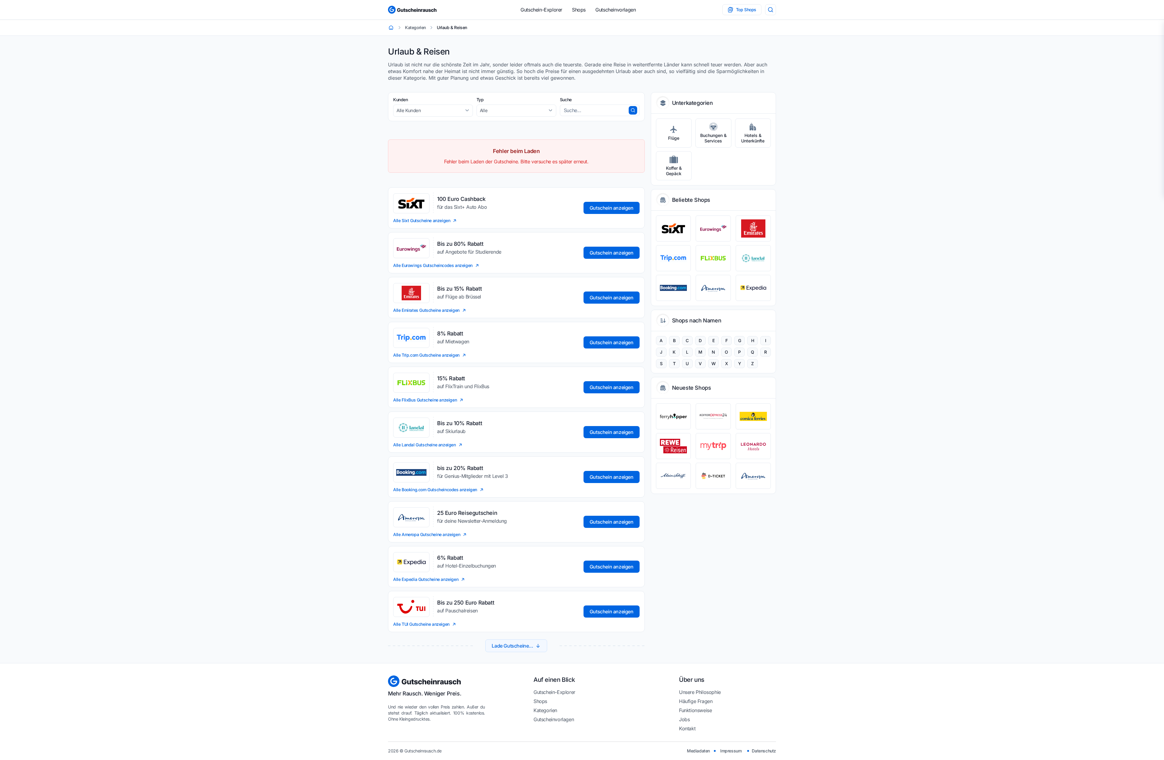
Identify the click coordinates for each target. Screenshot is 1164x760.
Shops (579, 10)
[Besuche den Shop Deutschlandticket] (713, 476)
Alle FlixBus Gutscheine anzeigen (425, 399)
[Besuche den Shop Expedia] (753, 288)
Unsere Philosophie (700, 692)
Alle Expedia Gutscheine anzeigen (425, 579)
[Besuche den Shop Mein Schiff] (673, 476)
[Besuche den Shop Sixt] (673, 228)
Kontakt (687, 728)
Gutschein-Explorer (541, 10)
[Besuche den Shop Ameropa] (713, 288)
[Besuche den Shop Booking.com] (673, 288)
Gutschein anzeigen (612, 208)
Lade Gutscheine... (512, 646)
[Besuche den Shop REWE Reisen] (673, 446)
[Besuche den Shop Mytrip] (713, 446)
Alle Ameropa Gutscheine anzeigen (426, 534)
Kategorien (545, 710)
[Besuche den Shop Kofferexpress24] (713, 416)
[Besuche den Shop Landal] (753, 258)
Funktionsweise (695, 710)
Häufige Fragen (695, 701)
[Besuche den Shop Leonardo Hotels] (753, 446)
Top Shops (746, 9)
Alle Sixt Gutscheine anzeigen (421, 220)
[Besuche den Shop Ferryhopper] (673, 416)
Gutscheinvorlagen (615, 10)
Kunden (400, 99)
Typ (480, 99)
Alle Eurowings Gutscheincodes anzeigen (433, 265)
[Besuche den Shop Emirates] (753, 228)
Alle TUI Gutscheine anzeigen (421, 624)
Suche (566, 99)
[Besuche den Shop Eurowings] (713, 228)
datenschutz (764, 750)
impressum (730, 750)
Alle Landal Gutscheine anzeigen (424, 444)
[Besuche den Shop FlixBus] (713, 258)
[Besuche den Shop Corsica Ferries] (753, 416)
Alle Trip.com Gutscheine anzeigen (426, 355)
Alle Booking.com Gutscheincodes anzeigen (435, 489)
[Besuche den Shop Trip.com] (673, 258)
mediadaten (698, 750)
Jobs (684, 719)
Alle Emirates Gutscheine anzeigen (426, 310)
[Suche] (770, 9)
